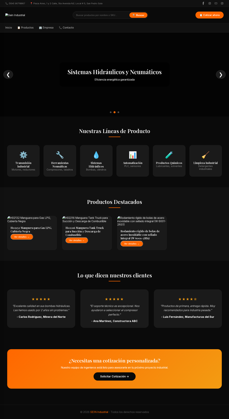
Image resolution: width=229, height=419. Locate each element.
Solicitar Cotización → (114, 376)
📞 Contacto (66, 27)
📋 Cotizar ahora (209, 15)
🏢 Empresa (46, 27)
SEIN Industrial (99, 412)
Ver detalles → (22, 237)
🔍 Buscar (138, 15)
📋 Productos (25, 27)
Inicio (8, 27)
